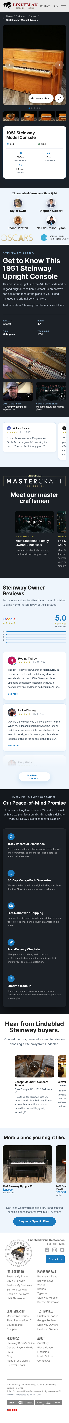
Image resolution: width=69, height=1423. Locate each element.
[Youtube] (62, 1249)
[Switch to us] (9, 1410)
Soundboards (15, 1325)
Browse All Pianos (48, 1276)
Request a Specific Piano (34, 1221)
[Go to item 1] (29, 108)
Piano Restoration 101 (19, 1320)
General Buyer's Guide (20, 1347)
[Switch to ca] (14, 1410)
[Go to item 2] (31, 108)
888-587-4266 (56, 1244)
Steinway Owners (47, 1325)
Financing (43, 1352)
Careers (10, 1387)
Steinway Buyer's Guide (21, 1343)
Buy (55, 6)
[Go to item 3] (34, 108)
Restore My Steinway (19, 1285)
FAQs (10, 1352)
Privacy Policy (13, 1384)
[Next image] (59, 65)
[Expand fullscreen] (59, 98)
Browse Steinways (48, 1302)
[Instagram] (54, 1249)
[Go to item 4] (37, 108)
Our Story (43, 1343)
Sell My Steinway (17, 1289)
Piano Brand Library (18, 1360)
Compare (12, 1329)
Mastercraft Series (18, 1316)
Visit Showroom (16, 1298)
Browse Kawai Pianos (45, 1282)
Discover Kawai (16, 1365)
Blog (9, 1356)
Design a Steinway (18, 1294)
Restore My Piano (17, 1276)
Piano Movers (45, 1347)
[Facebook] (47, 1249)
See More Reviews (32, 776)
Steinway (20, 16)
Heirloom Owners (47, 1329)
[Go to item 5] (40, 108)
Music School (45, 1356)
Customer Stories (47, 1316)
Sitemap (19, 1387)
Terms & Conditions (46, 1384)
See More (13, 694)
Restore (45, 6)
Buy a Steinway (16, 1281)
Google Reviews (47, 1320)
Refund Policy (28, 1384)
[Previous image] (9, 65)
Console (32, 16)
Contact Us (55, 1259)
